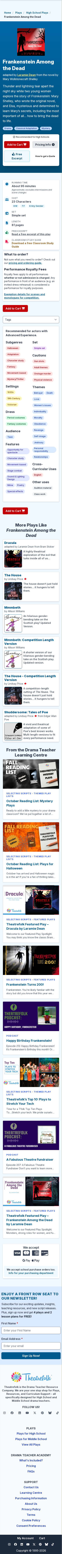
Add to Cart (15, 144)
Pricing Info (43, 144)
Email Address (12, 1339)
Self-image (40, 436)
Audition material (42, 488)
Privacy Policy (31, 1509)
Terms (31, 1514)
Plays (18, 12)
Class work (39, 494)
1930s (10, 392)
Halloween (12, 348)
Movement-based (16, 373)
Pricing (31, 1466)
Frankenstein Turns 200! (25, 984)
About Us (31, 1503)
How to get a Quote (45, 156)
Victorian (12, 404)
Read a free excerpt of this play (31, 234)
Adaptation (13, 354)
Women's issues (42, 405)
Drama (7, 128)
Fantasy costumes (16, 424)
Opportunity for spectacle (15, 451)
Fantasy (11, 366)
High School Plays (37, 12)
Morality (38, 417)
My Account (25, 1538)
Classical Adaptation (26, 128)
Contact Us (31, 1487)
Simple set (39, 348)
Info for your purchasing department (31, 1273)
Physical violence (43, 380)
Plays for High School (31, 1433)
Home (7, 12)
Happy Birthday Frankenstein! (29, 1040)
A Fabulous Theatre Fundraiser (29, 1159)
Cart (42, 1538)
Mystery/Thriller (15, 379)
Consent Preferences (31, 1525)
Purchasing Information (31, 1498)
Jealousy (38, 442)
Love (36, 399)
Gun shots (39, 361)
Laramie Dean (26, 75)
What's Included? (31, 1460)
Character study (15, 360)
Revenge (38, 430)
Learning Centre (31, 1492)
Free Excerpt (17, 156)
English (37, 475)
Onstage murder (42, 373)
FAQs (31, 1471)
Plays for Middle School (31, 1439)
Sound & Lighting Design (15, 478)
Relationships (41, 457)
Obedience (40, 424)
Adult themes (41, 367)
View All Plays (31, 1444)
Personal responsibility (41, 449)
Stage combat (14, 470)
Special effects (15, 491)
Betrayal (38, 393)
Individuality (40, 411)
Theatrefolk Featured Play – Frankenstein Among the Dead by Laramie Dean (29, 1220)
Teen (10, 437)
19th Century (13, 398)
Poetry (20, 485)
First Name (9, 1323)
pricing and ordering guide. (25, 262)
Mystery (46, 128)
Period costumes (16, 417)
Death (50, 393)
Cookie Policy (31, 1520)
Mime (10, 485)
